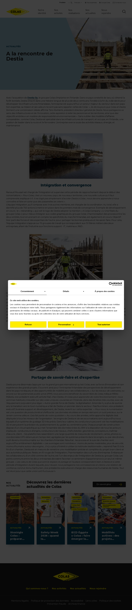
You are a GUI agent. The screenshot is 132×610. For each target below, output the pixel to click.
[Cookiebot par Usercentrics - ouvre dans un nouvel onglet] (111, 284)
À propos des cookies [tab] (105, 291)
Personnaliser (64, 324)
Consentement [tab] (27, 291)
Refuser (28, 324)
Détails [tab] (66, 291)
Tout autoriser (103, 324)
